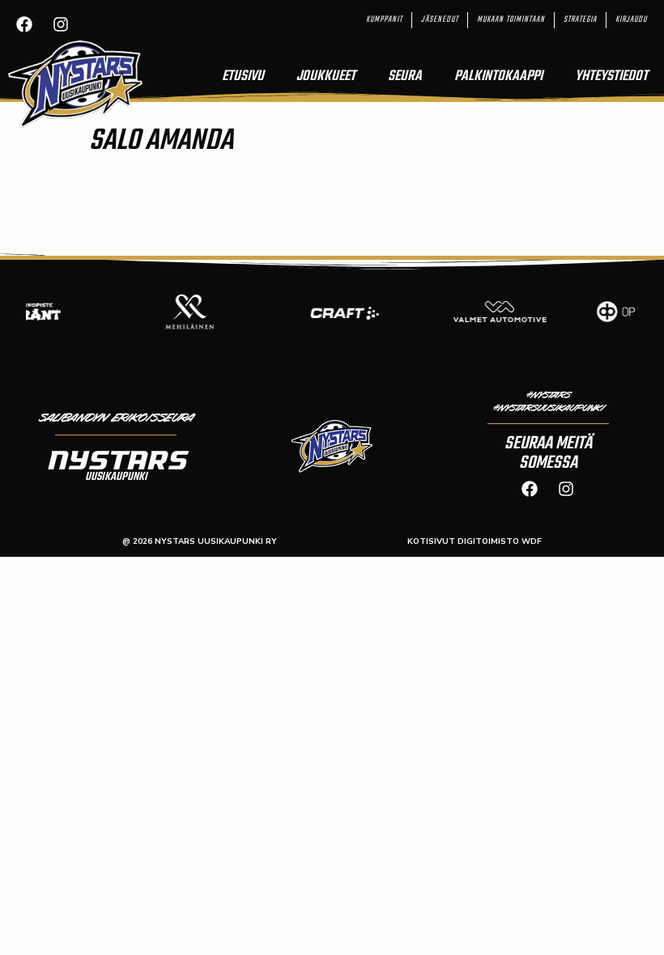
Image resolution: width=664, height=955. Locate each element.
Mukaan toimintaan (511, 20)
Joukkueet (325, 76)
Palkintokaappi (498, 76)
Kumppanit (384, 20)
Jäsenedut (439, 20)
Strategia (580, 20)
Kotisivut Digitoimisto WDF (474, 541)
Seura (405, 76)
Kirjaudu (631, 20)
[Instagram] (61, 24)
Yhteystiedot (611, 76)
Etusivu (243, 76)
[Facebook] (24, 24)
